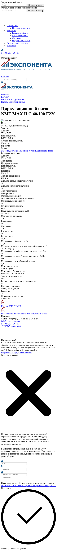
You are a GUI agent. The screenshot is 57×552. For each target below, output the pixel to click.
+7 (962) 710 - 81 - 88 (11, 326)
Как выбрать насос (44, 151)
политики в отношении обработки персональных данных (28, 485)
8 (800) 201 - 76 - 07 (10, 324)
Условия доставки (9, 151)
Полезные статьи (27, 151)
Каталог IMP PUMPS (11, 306)
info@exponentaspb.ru (11, 321)
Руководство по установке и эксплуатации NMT (24, 313)
